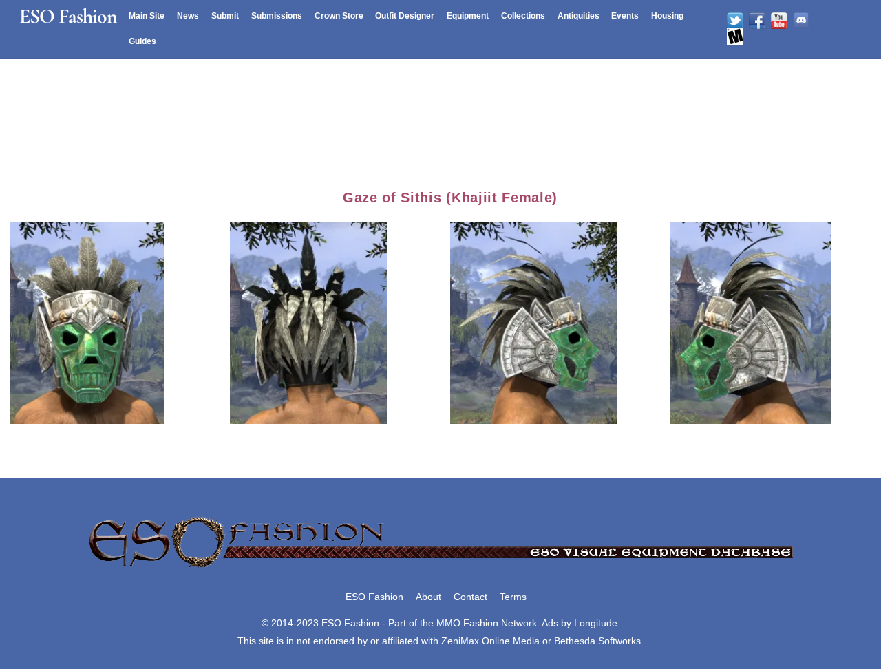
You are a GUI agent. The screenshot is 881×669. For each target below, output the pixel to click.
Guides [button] (142, 41)
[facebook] (757, 20)
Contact (470, 596)
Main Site (146, 16)
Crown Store (339, 16)
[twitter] (735, 20)
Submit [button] (225, 16)
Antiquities (578, 16)
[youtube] (779, 20)
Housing (667, 16)
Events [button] (625, 16)
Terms (513, 596)
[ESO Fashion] (440, 568)
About (428, 596)
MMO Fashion (467, 622)
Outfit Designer (404, 16)
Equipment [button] (468, 16)
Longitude (595, 622)
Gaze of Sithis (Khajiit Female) (450, 197)
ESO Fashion (374, 596)
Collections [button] (523, 16)
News (188, 16)
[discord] (801, 20)
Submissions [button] (276, 16)
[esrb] (735, 36)
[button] (120, 320)
